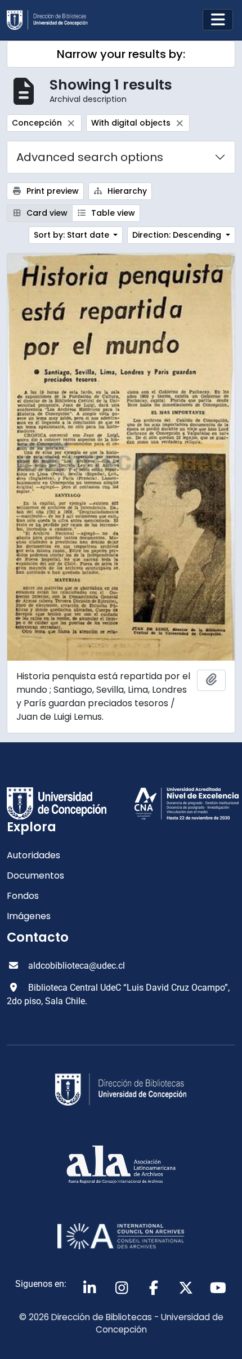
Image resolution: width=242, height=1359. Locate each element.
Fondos (23, 895)
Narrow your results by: (121, 54)
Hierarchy (126, 191)
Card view (46, 213)
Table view (112, 213)
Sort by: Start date (72, 234)
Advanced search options (89, 157)
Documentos (35, 875)
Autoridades (33, 855)
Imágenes (29, 916)
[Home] (52, 20)
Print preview (51, 191)
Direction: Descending (177, 234)
